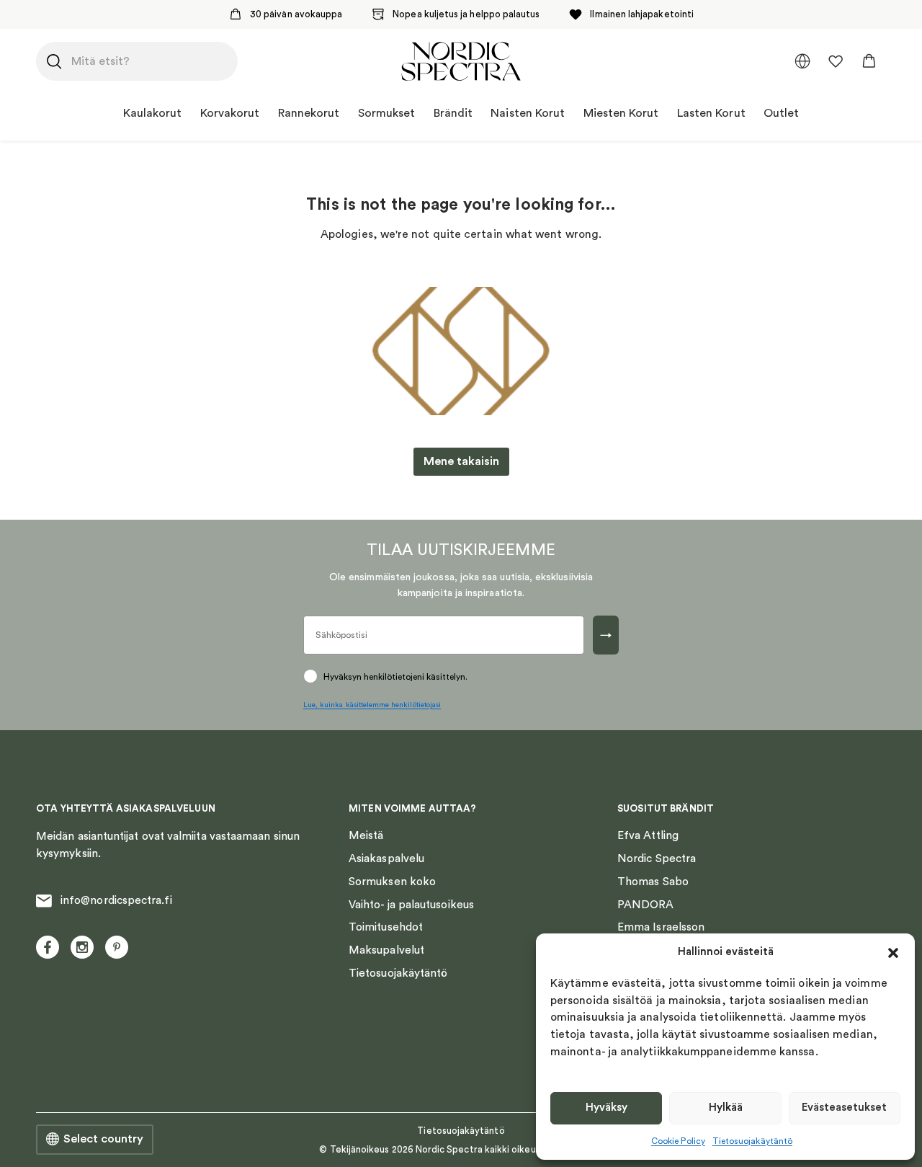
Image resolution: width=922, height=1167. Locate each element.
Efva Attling (648, 835)
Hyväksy (606, 1107)
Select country (103, 1139)
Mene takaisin (461, 461)
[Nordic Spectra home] (460, 61)
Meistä (366, 835)
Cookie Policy (678, 1141)
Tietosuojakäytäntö (752, 1141)
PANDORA (645, 904)
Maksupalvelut (386, 950)
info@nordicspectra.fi (116, 900)
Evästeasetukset (844, 1107)
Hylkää (726, 1107)
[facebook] (47, 947)
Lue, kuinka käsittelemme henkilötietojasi (372, 705)
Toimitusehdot (386, 927)
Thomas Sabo (653, 881)
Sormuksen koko (392, 881)
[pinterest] (116, 947)
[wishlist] (835, 61)
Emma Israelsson (660, 927)
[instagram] (82, 947)
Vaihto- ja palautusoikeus (411, 904)
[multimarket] (802, 61)
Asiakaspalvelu (386, 858)
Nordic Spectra (656, 858)
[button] (893, 953)
